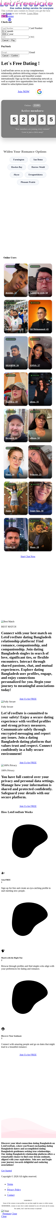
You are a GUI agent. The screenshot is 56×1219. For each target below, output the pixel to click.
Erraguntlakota (36, 175)
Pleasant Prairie (28, 182)
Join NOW (23, 91)
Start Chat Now (28, 556)
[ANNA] (40, 353)
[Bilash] (16, 534)
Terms (10, 1184)
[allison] (40, 425)
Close (14, 1213)
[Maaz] (40, 534)
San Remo (38, 160)
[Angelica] (16, 389)
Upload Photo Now (29, 632)
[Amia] (16, 498)
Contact (10, 1195)
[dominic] (16, 280)
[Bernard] (16, 425)
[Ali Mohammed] (40, 316)
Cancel (5, 40)
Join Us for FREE (28, 699)
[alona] (40, 389)
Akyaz (16, 175)
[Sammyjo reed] (40, 280)
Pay (13, 40)
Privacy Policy (14, 1189)
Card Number (35, 28)
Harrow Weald (38, 167)
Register (10, 16)
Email (32, 52)
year (11, 34)
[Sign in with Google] (39, 91)
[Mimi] (16, 462)
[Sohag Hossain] (16, 316)
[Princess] (40, 462)
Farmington (18, 160)
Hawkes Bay (16, 167)
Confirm (14, 56)
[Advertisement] (28, 219)
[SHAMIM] (16, 353)
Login (9, 13)
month (10, 31)
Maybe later (28, 638)
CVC (31, 37)
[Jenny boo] (40, 498)
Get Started (6, 1170)
